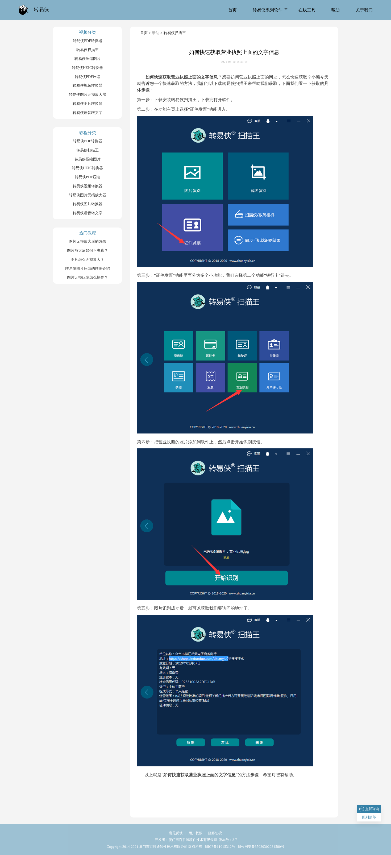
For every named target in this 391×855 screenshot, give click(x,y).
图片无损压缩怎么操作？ (87, 277)
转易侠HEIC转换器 (87, 67)
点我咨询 (372, 809)
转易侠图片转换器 (87, 103)
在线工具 (306, 10)
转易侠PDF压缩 (87, 77)
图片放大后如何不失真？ (87, 250)
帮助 (335, 10)
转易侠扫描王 (87, 50)
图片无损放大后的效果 (87, 241)
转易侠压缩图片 (87, 58)
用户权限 (195, 833)
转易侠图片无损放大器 (87, 94)
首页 (232, 10)
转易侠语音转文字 (87, 112)
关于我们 (364, 10)
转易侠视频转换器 (87, 85)
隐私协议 (215, 833)
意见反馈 (176, 833)
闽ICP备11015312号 (219, 847)
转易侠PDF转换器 (87, 41)
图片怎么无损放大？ (87, 259)
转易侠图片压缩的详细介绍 (87, 268)
